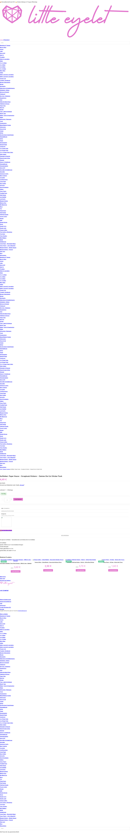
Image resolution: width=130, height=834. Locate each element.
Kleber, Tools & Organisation (7, 115)
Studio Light (3, 228)
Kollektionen (3, 241)
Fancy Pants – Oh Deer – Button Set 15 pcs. (113, 562)
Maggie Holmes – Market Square (8, 247)
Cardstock (2, 146)
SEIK (1, 220)
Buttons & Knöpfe (4, 92)
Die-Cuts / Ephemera (5, 96)
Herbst (2, 515)
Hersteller (2, 172)
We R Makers (3, 238)
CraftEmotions (4, 179)
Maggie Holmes (4, 201)
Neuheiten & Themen (5, 45)
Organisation (3, 123)
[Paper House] (6, 526)
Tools (1, 121)
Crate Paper (3, 181)
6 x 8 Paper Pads (4, 150)
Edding (1, 189)
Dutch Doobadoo (4, 187)
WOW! (1, 240)
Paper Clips (3, 105)
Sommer (8, 469)
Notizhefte (2, 86)
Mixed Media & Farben (5, 125)
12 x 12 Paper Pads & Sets (6, 152)
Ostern (1, 49)
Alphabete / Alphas (4, 90)
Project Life (3, 78)
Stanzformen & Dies (5, 158)
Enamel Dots (3, 98)
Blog (1, 253)
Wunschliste (3, 255)
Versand (22, 485)
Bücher (1, 84)
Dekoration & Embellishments (7, 88)
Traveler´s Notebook (5, 80)
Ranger (2, 218)
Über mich (2, 251)
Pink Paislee (3, 212)
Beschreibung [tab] (65, 535)
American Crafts (4, 173)
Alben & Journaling (4, 59)
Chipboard (2, 94)
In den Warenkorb (18, 499)
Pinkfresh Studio (4, 214)
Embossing (3, 127)
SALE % (2, 55)
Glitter (1, 133)
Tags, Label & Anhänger (6, 111)
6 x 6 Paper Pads (4, 148)
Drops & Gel (3, 129)
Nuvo (1, 206)
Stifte (1, 138)
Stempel (2, 160)
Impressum (3, 605)
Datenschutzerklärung (5, 601)
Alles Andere (3, 154)
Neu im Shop (3, 47)
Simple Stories (3, 222)
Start (1, 469)
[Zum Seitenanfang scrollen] (0, 612)
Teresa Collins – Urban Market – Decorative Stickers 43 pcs (48, 562)
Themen (4, 469)
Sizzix (1, 224)
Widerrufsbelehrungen (5, 599)
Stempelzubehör (4, 166)
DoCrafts (2, 185)
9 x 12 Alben (3, 69)
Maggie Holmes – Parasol (6, 249)
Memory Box (3, 203)
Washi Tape (3, 113)
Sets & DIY (2, 53)
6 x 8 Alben (2, 67)
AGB (1, 603)
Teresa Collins (3, 230)
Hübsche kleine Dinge (5, 102)
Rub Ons (2, 107)
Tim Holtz (2, 234)
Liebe (1, 51)
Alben (1, 61)
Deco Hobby (3, 183)
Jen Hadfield (3, 197)
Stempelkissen (3, 136)
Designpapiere (3, 142)
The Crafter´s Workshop (6, 232)
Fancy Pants (3, 191)
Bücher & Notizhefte (5, 82)
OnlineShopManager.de (22, 610)
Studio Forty (3, 226)
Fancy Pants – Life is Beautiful (7, 245)
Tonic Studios (3, 236)
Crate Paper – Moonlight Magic (8, 243)
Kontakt (2, 609)
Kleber (1, 117)
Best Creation (3, 175)
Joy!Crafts (2, 199)
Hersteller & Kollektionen (6, 170)
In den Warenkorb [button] (15, 571)
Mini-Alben (2, 70)
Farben (1, 131)
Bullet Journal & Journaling (7, 74)
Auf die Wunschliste (7, 530)
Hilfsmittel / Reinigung (5, 119)
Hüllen (1, 72)
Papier (1, 140)
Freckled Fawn (3, 193)
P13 (1, 208)
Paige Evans (3, 210)
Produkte (2, 57)
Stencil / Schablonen (5, 162)
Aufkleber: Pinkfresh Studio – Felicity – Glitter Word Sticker (80, 562)
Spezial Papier (3, 144)
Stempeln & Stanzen (5, 156)
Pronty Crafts (3, 216)
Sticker (2, 109)
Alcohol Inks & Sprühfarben (7, 135)
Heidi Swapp (3, 195)
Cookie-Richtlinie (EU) (5, 607)
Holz (1, 100)
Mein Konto (3, 576)
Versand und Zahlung (5, 580)
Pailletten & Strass (4, 103)
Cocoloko (2, 177)
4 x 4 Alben (2, 65)
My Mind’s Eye (3, 205)
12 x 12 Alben (3, 63)
